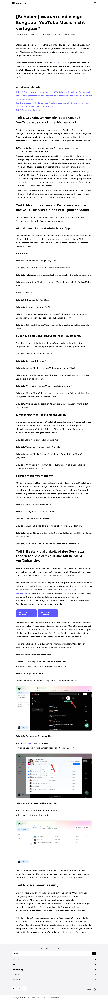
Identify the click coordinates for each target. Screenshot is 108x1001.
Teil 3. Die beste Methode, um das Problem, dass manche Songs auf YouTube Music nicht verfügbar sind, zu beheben (52, 105)
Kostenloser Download (23, 613)
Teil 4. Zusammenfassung (28, 110)
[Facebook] (19, 988)
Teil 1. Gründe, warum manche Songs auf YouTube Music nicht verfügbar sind (53, 92)
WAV (30, 743)
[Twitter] (14, 988)
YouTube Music (59, 63)
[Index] (19, 3)
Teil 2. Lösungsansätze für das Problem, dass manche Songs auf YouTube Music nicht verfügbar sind (54, 98)
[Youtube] (24, 988)
